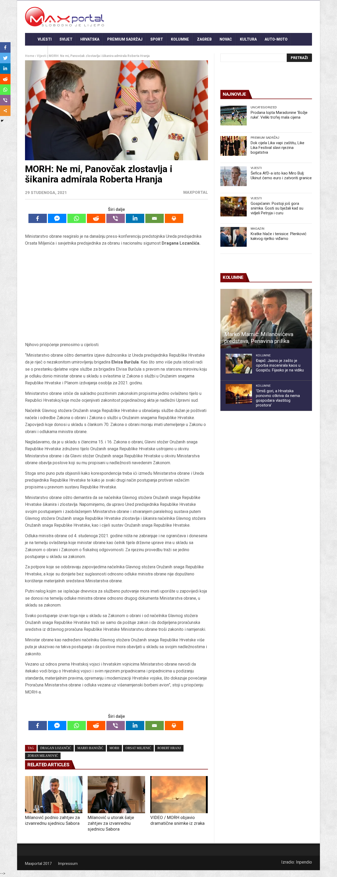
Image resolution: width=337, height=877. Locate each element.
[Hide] (2, 121)
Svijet (66, 39)
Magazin (257, 228)
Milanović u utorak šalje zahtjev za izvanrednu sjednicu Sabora (111, 823)
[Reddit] (96, 218)
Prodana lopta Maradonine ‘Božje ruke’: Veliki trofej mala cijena (279, 115)
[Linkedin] (135, 218)
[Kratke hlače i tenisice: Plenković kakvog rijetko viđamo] (233, 237)
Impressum (68, 863)
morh (114, 748)
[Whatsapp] (76, 218)
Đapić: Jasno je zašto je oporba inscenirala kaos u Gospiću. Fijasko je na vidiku (280, 365)
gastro (36, 52)
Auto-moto (276, 39)
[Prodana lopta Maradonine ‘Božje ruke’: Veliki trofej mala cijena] (233, 115)
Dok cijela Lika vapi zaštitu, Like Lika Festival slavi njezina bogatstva (277, 147)
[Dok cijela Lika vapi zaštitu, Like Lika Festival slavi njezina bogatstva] (233, 146)
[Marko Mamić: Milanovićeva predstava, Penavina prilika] (266, 318)
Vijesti (45, 39)
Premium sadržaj (124, 39)
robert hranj (169, 748)
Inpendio (304, 862)
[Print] (174, 218)
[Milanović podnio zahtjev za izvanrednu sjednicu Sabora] (53, 794)
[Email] (154, 218)
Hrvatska (89, 39)
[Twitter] (5, 58)
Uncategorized (264, 107)
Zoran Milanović (43, 756)
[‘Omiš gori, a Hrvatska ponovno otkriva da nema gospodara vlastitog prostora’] (239, 394)
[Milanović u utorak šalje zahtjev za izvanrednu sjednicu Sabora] (116, 794)
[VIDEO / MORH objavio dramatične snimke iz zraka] (179, 794)
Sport (156, 39)
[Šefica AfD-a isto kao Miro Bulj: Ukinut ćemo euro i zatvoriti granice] (233, 176)
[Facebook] (37, 218)
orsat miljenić (138, 748)
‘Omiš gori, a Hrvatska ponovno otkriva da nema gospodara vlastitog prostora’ (278, 398)
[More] (5, 110)
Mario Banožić (90, 748)
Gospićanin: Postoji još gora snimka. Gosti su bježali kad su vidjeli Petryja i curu (277, 208)
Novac (226, 39)
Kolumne (180, 39)
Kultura (248, 39)
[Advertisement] (116, 294)
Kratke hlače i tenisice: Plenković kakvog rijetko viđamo (278, 236)
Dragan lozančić (55, 748)
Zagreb (204, 39)
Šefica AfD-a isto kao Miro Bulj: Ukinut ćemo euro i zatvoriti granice (281, 175)
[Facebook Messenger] (57, 218)
